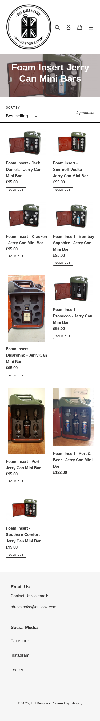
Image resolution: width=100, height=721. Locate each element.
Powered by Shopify (66, 703)
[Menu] (91, 27)
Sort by (13, 107)
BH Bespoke (40, 703)
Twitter (17, 669)
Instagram (20, 655)
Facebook (20, 641)
